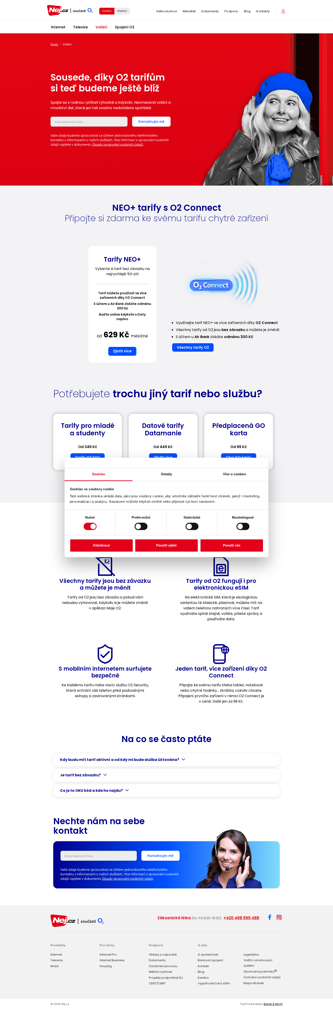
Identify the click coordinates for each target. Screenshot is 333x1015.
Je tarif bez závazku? (80, 775)
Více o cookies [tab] (234, 474)
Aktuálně (189, 11)
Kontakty (263, 11)
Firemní (122, 11)
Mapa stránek (254, 983)
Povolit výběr (166, 545)
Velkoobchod (166, 11)
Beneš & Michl (273, 1004)
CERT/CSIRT (157, 983)
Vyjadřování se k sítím (214, 983)
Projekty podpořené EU (166, 978)
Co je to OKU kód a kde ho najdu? (91, 790)
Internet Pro (108, 954)
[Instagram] (279, 918)
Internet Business (112, 960)
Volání (101, 27)
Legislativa (251, 954)
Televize (80, 27)
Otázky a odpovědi (163, 954)
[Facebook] (269, 918)
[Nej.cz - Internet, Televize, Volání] (69, 10)
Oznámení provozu (163, 966)
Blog (247, 11)
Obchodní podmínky (259, 971)
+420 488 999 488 (241, 918)
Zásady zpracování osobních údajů (117, 144)
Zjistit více (122, 351)
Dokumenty (210, 11)
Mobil (54, 966)
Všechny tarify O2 (193, 347)
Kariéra (203, 978)
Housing (106, 966)
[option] (122, 306)
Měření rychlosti (160, 972)
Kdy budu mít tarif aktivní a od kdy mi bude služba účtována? (119, 759)
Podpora (231, 11)
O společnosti (208, 954)
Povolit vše (231, 545)
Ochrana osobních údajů (262, 977)
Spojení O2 (124, 27)
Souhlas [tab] (98, 474)
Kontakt (203, 966)
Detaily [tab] (166, 474)
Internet (58, 27)
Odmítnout (101, 545)
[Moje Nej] (284, 11)
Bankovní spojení (210, 960)
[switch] (141, 526)
